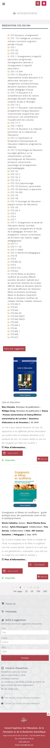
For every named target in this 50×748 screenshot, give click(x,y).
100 (38, 591)
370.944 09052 (17, 319)
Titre (3, 628)
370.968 (14, 334)
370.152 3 (15, 174)
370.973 (14, 337)
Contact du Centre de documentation (22, 703)
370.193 (14, 207)
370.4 (13, 216)
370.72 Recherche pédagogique (25, 253)
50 (32, 591)
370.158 (14, 198)
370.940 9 (15, 304)
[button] (4, 453)
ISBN (3, 647)
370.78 (13, 256)
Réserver (44, 459)
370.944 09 (15, 313)
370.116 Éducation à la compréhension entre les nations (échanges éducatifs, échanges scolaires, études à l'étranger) (23, 97)
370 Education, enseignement (24, 35)
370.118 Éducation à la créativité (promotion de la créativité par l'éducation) (25, 132)
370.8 (13, 259)
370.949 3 (15, 325)
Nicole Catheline (9, 523)
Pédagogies (19, 534)
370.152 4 (15, 177)
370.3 (13, 213)
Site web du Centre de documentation (22, 698)
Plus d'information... (16, 447)
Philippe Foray (8, 411)
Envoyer (25, 658)
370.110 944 (16, 71)
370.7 (13, 219)
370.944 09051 (17, 316)
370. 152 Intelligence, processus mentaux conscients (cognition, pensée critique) (24, 41)
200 (45, 591)
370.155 (14, 195)
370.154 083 (16, 192)
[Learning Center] (25, 13)
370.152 (14, 171)
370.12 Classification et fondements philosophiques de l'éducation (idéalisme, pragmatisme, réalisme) (25, 142)
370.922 (14, 271)
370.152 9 (15, 180)
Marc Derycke (8, 407)
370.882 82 (15, 262)
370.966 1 (15, 331)
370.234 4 (15, 210)
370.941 (14, 307)
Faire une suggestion (14, 349)
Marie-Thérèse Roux (36, 523)
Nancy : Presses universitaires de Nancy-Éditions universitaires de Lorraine (25, 414)
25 (26, 591)
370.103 (14, 53)
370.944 (14, 310)
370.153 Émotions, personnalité (25, 186)
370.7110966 (16, 250)
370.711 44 (15, 247)
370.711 (14, 244)
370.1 (13, 47)
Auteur (4, 638)
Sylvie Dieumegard (19, 527)
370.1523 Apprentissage (21, 183)
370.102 (14, 50)
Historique (11, 612)
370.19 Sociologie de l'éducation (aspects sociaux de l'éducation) (24, 202)
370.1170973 (16, 126)
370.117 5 (15, 123)
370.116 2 (15, 105)
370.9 (13, 265)
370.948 (14, 322)
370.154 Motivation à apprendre (25, 189)
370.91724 (15, 268)
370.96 (13, 328)
